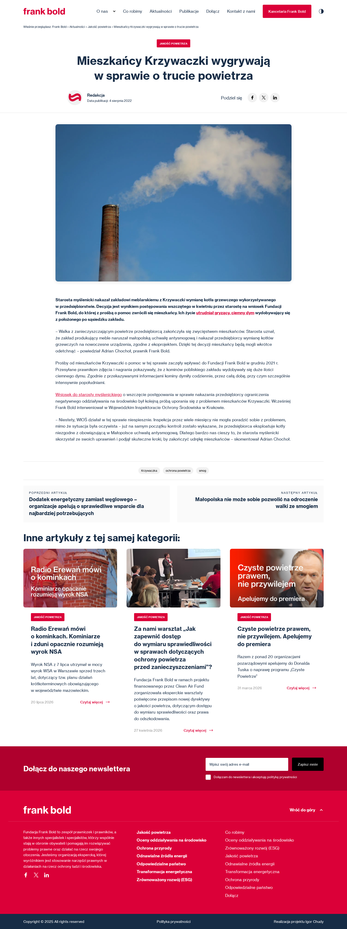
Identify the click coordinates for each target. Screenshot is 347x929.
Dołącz (213, 11)
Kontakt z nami (241, 11)
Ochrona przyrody (154, 848)
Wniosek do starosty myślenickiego (88, 394)
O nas (102, 11)
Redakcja (96, 95)
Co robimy (132, 11)
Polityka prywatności (173, 921)
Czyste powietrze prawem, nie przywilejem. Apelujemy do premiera (274, 636)
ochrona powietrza (178, 470)
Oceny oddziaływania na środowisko (171, 840)
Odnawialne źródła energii (162, 855)
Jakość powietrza (173, 43)
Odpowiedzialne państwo (161, 863)
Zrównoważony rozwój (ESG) (164, 879)
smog (202, 470)
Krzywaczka (149, 470)
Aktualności (161, 11)
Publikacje (189, 11)
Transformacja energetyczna (164, 871)
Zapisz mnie (308, 764)
